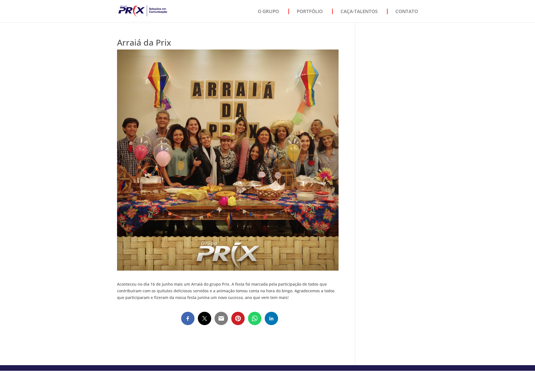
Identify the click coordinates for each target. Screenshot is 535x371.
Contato (406, 11)
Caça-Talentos (359, 11)
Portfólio (310, 11)
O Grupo (268, 11)
